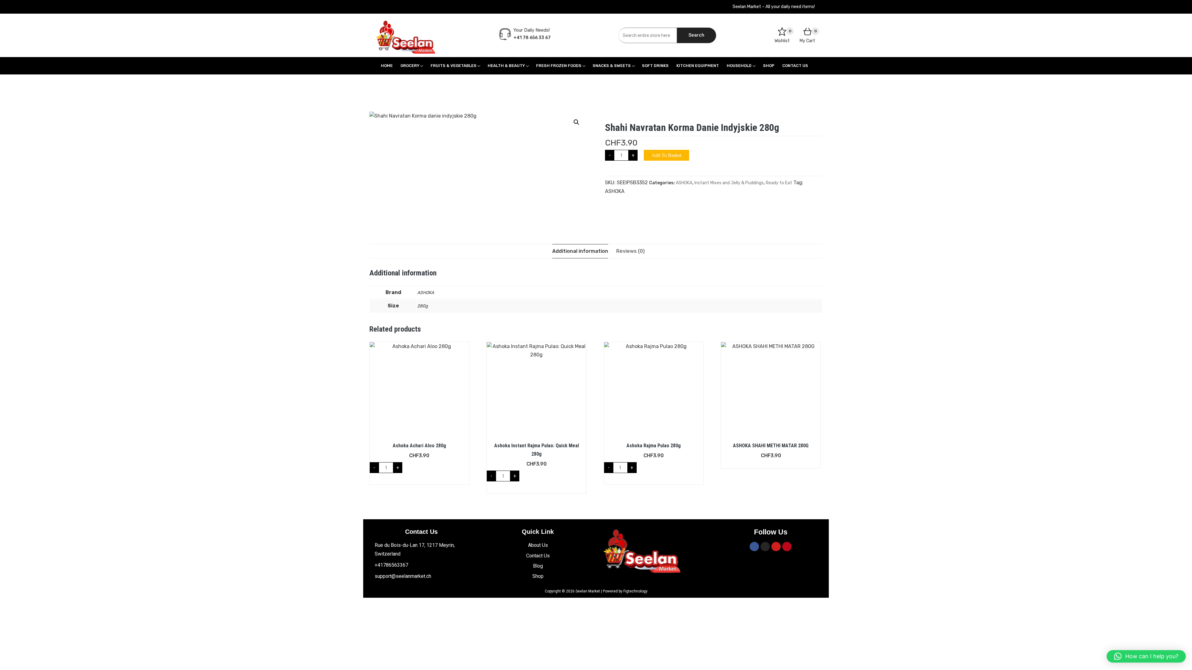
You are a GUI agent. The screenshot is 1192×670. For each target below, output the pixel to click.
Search (696, 35)
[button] (576, 122)
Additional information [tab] (580, 251)
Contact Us (795, 65)
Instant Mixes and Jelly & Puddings (729, 182)
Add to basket (666, 155)
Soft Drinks (655, 65)
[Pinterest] (787, 546)
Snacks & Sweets (612, 65)
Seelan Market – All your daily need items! (774, 6)
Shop (768, 65)
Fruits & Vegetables (453, 65)
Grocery (409, 65)
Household (739, 65)
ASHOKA (684, 182)
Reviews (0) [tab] (630, 251)
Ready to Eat (779, 182)
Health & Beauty (506, 65)
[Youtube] (776, 546)
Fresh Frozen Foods (558, 65)
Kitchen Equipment (697, 65)
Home (387, 65)
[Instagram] (765, 546)
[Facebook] (754, 546)
